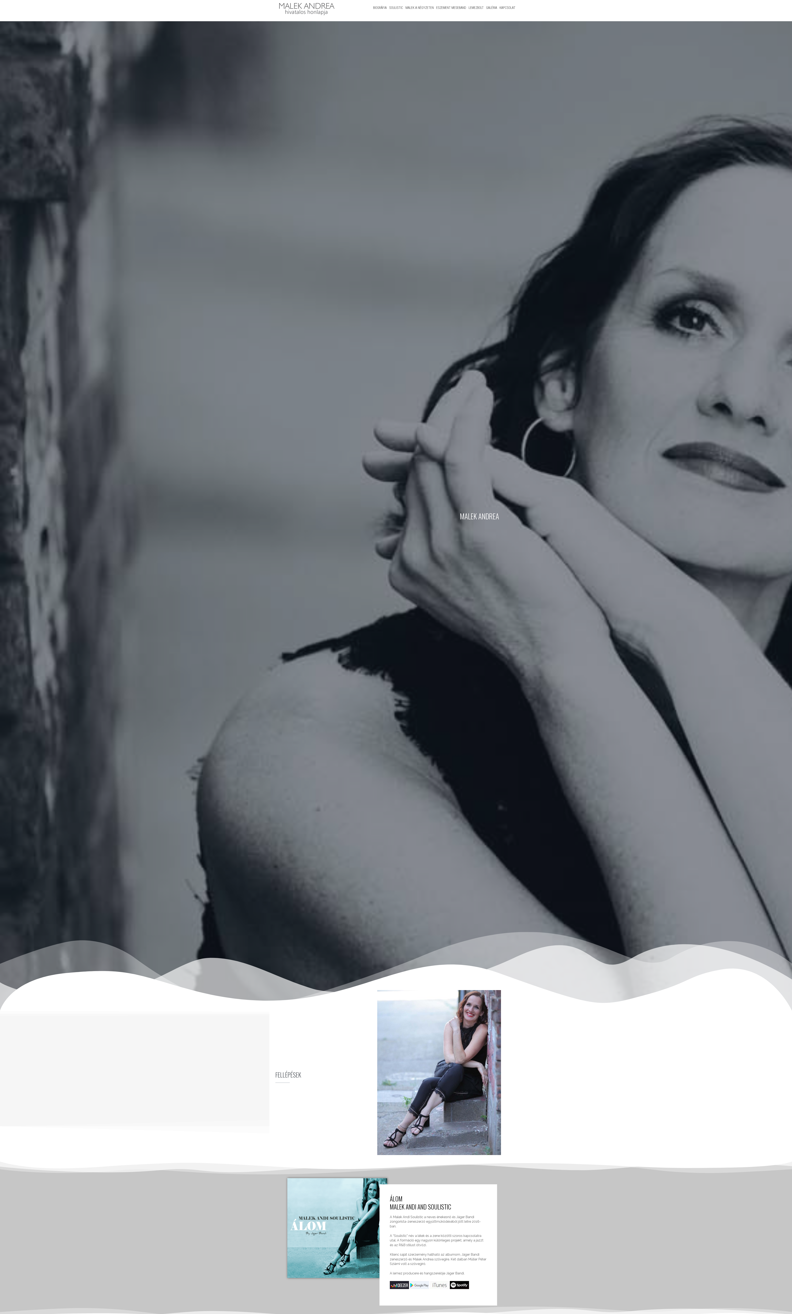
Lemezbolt (476, 8)
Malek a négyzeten (419, 8)
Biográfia (380, 8)
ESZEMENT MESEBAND (451, 8)
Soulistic (396, 8)
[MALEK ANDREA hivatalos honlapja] (306, 8)
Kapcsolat (507, 8)
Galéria (491, 8)
